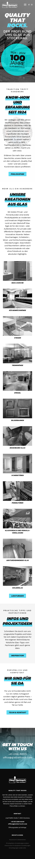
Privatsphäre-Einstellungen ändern (17, 843)
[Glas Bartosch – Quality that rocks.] (10, 4)
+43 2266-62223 (17, 754)
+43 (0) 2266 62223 (17, 822)
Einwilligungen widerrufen (17, 848)
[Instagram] (32, 4)
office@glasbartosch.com (17, 757)
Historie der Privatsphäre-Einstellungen (17, 846)
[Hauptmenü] (24, 4)
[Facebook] (29, 4)
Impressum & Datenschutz (17, 840)
